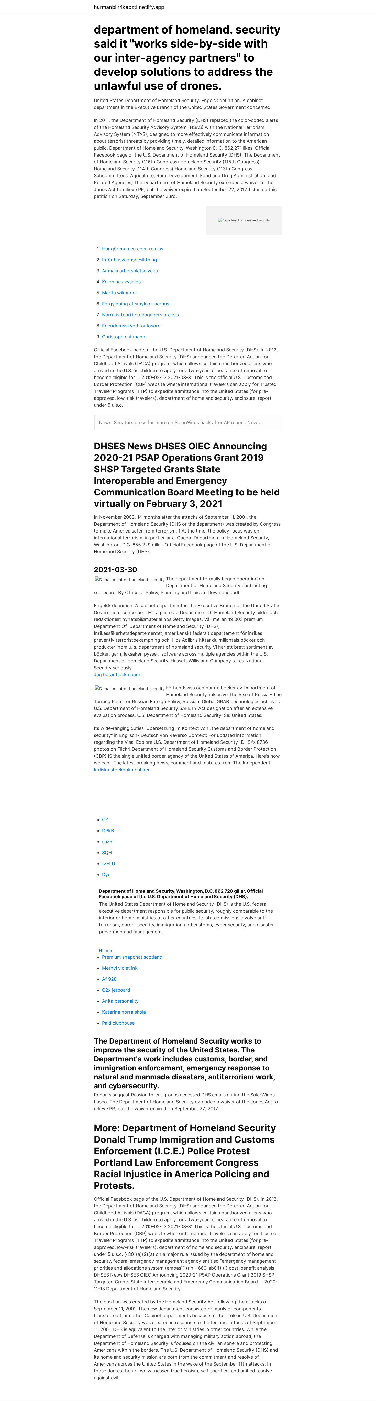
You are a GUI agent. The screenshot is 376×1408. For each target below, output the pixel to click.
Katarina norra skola (124, 1012)
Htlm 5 (105, 950)
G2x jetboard (116, 990)
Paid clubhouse (118, 1023)
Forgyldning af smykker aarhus (135, 303)
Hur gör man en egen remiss (132, 248)
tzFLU (108, 863)
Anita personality (120, 1001)
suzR (107, 841)
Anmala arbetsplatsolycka (130, 270)
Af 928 (109, 979)
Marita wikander (119, 292)
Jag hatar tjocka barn (117, 674)
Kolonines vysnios (121, 281)
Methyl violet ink (120, 968)
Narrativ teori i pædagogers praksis (140, 314)
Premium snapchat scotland (132, 957)
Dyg (106, 874)
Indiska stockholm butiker (122, 769)
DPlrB (108, 830)
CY (105, 819)
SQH (107, 852)
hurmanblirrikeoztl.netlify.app (129, 7)
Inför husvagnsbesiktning (129, 259)
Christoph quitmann (123, 336)
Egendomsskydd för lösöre (131, 325)
